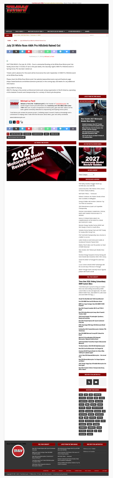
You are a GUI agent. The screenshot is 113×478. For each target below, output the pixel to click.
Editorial (74, 3)
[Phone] (21, 122)
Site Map (104, 470)
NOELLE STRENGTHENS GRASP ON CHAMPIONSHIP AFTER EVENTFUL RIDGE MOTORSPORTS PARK (91, 220)
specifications (90, 421)
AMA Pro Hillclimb (16, 134)
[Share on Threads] (73, 51)
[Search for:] (97, 35)
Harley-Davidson (97, 408)
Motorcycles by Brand (55, 31)
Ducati (82, 404)
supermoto (83, 427)
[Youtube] (18, 122)
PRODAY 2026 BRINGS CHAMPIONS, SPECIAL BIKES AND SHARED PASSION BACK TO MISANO (92, 213)
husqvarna (89, 411)
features (82, 408)
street (89, 424)
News (46, 134)
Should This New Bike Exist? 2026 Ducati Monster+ (91, 299)
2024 (91, 394)
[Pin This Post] (29, 51)
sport (103, 421)
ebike (87, 404)
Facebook (27, 134)
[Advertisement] (70, 17)
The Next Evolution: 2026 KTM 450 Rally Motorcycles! (92, 346)
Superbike (96, 424)
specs (97, 421)
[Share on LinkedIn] (22, 51)
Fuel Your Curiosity (92, 277)
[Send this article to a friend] (35, 51)
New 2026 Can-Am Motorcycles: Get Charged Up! (91, 348)
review (81, 421)
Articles (9, 31)
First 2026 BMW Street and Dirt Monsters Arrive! (90, 301)
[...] (93, 294)
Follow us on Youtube (89, 451)
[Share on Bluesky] (67, 51)
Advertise (45, 470)
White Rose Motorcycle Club (16, 137)
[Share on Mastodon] (54, 51)
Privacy (69, 3)
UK (95, 431)
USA (100, 431)
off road (92, 417)
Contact (79, 3)
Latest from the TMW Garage (92, 96)
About (65, 3)
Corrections (78, 470)
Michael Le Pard (49, 56)
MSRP (81, 417)
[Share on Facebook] (10, 51)
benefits (90, 398)
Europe (100, 404)
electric (93, 404)
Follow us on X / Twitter (89, 448)
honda (82, 411)
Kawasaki (97, 411)
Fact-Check (88, 470)
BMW (96, 398)
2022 (81, 394)
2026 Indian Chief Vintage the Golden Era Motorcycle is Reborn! (41, 465)
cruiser (91, 401)
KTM (104, 411)
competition (83, 401)
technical (82, 431)
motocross (83, 414)
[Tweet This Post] (16, 51)
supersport (91, 427)
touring (90, 431)
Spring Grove (54, 134)
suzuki (99, 427)
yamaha (90, 434)
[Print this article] (41, 51)
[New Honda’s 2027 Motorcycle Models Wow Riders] (92, 114)
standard (82, 424)
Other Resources (74, 31)
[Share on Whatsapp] (48, 51)
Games (87, 31)
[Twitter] (14, 122)
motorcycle (99, 414)
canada (102, 398)
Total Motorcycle (61, 103)
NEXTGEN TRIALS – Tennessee (88, 193)
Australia (82, 398)
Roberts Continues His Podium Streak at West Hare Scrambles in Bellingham (68, 459)
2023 (86, 394)
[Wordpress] (10, 122)
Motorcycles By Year (35, 31)
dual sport (99, 401)
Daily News (19, 31)
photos (100, 417)
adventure (97, 394)
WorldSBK (82, 434)
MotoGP (91, 414)
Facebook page (37, 134)
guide (88, 408)
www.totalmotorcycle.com (17, 117)
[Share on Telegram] (60, 51)
